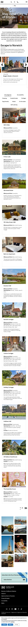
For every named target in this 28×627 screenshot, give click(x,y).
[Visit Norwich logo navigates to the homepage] (14, 587)
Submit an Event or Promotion (8, 596)
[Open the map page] (14, 2)
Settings (16, 624)
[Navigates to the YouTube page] (15, 609)
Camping (4, 98)
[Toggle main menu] (26, 2)
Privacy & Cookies (5, 598)
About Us (3, 593)
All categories (7, 95)
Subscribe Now (8, 579)
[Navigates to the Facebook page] (9, 609)
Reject (10, 624)
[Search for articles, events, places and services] (11, 2)
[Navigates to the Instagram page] (12, 609)
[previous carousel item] (2, 65)
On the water (22, 101)
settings (12, 621)
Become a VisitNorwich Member (8, 591)
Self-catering (14, 104)
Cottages (23, 98)
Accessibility (20, 95)
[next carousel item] (26, 65)
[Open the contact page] (17, 2)
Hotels (14, 101)
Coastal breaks (14, 98)
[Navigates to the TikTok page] (21, 609)
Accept (4, 624)
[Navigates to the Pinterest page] (18, 609)
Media (2, 603)
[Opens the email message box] (6, 609)
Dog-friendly (5, 101)
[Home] (2, 2)
